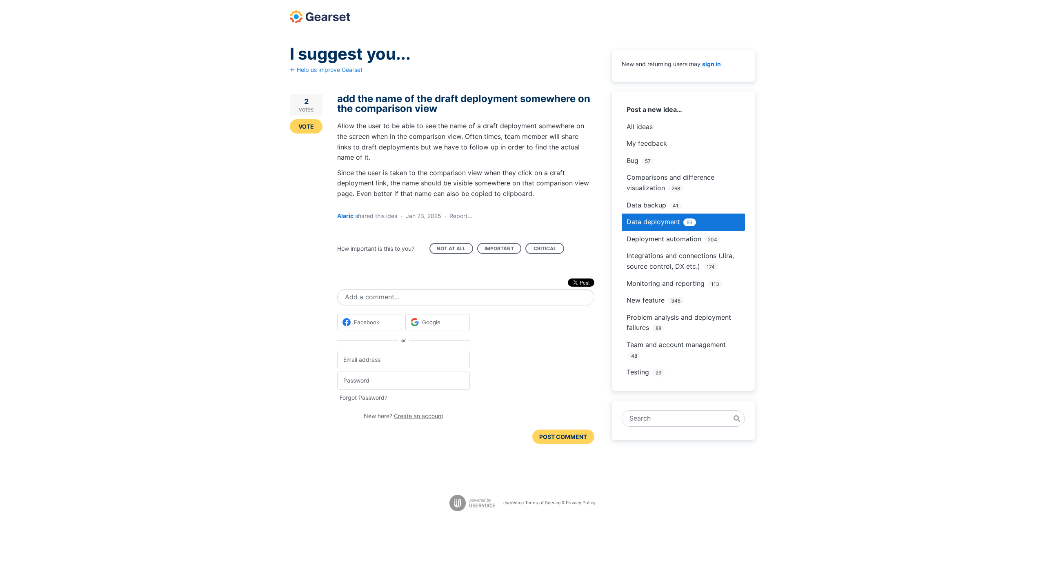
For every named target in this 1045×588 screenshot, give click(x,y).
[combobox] (679, 418)
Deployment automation (664, 239)
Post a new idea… (654, 109)
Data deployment (653, 222)
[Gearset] (320, 16)
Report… (460, 215)
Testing (638, 372)
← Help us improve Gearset (326, 69)
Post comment (563, 436)
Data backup (646, 205)
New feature (646, 300)
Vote (306, 126)
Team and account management (676, 345)
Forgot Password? (363, 397)
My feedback (647, 143)
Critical (549, 249)
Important (503, 249)
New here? (403, 415)
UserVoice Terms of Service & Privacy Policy (549, 503)
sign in (711, 63)
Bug (632, 160)
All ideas (640, 126)
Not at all (455, 249)
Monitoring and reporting (666, 283)
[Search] (737, 418)
